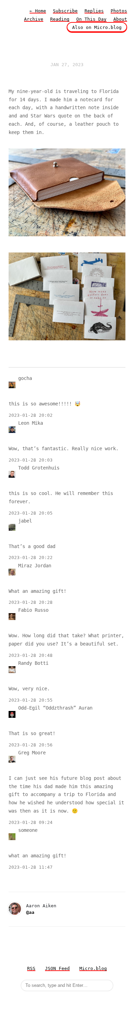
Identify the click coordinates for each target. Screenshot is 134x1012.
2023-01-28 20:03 (31, 460)
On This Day (91, 19)
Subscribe (65, 10)
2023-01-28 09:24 (31, 822)
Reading (59, 19)
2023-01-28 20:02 (31, 415)
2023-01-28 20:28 (31, 602)
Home (38, 10)
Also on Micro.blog (97, 27)
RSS (31, 968)
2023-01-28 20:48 (31, 655)
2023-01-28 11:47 (31, 867)
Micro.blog (93, 968)
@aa (30, 912)
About (120, 19)
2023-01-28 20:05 (31, 513)
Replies (94, 10)
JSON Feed (57, 968)
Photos (119, 10)
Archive (33, 19)
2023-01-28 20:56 (31, 744)
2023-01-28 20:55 (31, 700)
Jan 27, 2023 (67, 64)
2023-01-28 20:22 (31, 557)
